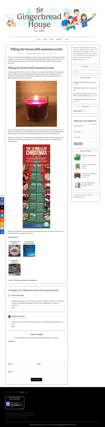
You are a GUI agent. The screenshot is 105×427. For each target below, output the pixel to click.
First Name (77, 131)
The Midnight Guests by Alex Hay (82, 88)
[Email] (2, 228)
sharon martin (16, 295)
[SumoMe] (2, 232)
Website (10, 372)
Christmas (17, 280)
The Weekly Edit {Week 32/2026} (82, 99)
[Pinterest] (2, 211)
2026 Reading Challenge (14, 398)
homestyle (24, 280)
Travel (66, 39)
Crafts (51, 39)
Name (10, 364)
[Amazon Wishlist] (2, 224)
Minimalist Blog (61, 424)
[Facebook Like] (2, 203)
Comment (11, 341)
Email (39, 364)
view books (21, 408)
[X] (2, 207)
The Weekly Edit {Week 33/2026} (82, 82)
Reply (13, 307)
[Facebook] (2, 199)
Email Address (79, 126)
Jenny (22, 392)
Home (38, 39)
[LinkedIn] (2, 216)
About (45, 39)
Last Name (77, 137)
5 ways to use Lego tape (88, 155)
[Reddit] (2, 220)
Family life (59, 39)
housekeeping (32, 280)
